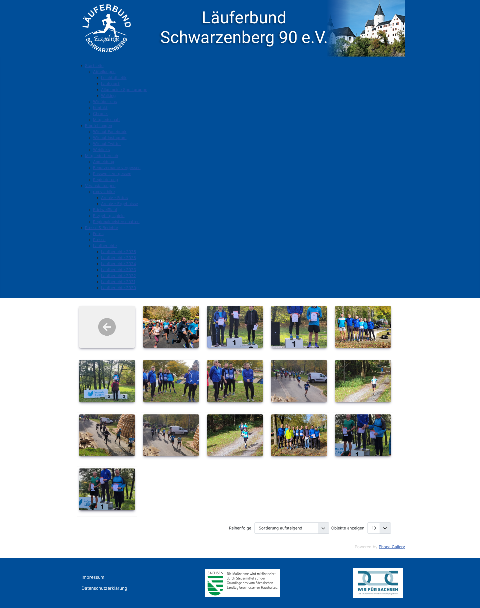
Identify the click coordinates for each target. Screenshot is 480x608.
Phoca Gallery (392, 546)
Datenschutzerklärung (104, 588)
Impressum (93, 577)
